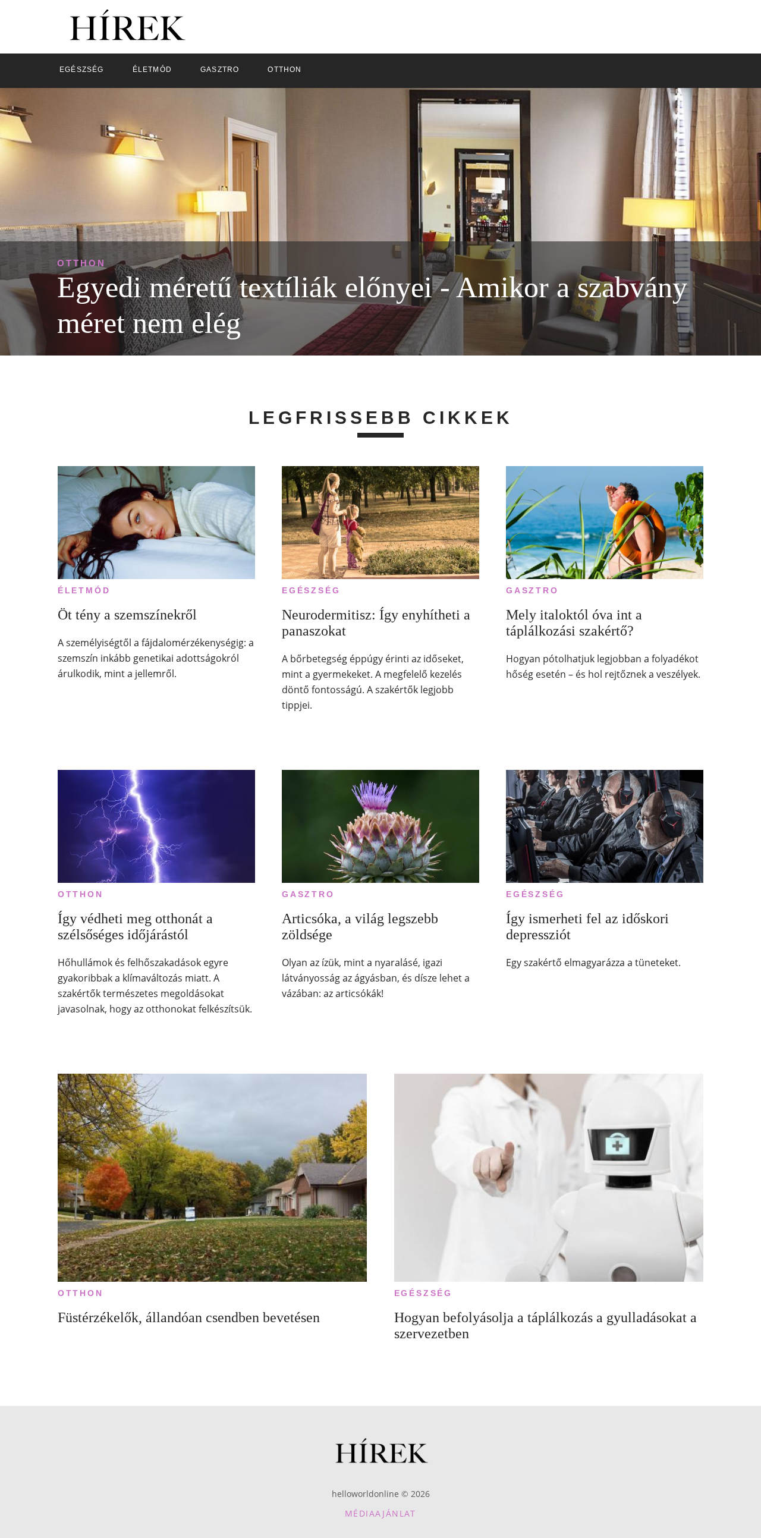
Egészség (311, 590)
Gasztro (532, 590)
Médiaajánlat (380, 1513)
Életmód (84, 590)
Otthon (81, 263)
